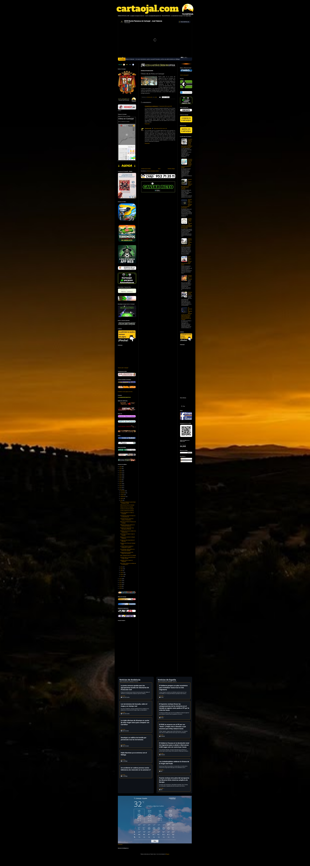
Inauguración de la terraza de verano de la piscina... (126, 553)
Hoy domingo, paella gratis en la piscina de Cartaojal (127, 550)
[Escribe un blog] (164, 97)
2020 (120, 477)
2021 (120, 476)
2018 (120, 481)
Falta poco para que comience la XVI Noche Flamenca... (127, 525)
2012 (120, 580)
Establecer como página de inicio (125, 391)
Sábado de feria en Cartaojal (126, 507)
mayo (121, 568)
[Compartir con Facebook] (167, 97)
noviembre (122, 492)
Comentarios (185, 461)
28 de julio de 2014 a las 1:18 (160, 128)
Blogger (167, 854)
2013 (120, 578)
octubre (122, 494)
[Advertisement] (127, 355)
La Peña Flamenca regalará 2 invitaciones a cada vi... (126, 547)
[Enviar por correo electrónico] (162, 97)
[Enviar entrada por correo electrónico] (160, 97)
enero (121, 576)
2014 (120, 489)
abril (121, 570)
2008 (120, 588)
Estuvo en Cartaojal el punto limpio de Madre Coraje (128, 502)
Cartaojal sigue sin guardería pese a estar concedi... (127, 558)
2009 (120, 586)
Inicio (159, 168)
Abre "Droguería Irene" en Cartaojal (128, 555)
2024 (120, 470)
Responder (147, 123)
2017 (120, 483)
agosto (122, 498)
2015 (120, 487)
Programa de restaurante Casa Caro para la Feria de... (127, 528)
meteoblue (120, 844)
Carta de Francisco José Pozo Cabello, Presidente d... (126, 519)
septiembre (123, 496)
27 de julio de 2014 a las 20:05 (165, 106)
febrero (122, 574)
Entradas (184, 458)
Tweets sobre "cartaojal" (123, 367)
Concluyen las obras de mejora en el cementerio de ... (127, 516)
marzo (121, 572)
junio (121, 567)
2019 (120, 479)
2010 (120, 584)
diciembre (122, 490)
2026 (120, 466)
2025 (120, 468)
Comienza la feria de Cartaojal (127, 508)
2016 (120, 485)
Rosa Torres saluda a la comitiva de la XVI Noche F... (128, 564)
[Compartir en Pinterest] (169, 97)
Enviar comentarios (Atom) (153, 171)
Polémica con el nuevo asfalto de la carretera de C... (128, 531)
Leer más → (123, 696)
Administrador (148, 128)
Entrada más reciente (146, 168)
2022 (120, 474)
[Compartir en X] (165, 97)
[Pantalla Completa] (188, 55)
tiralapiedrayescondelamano (151, 106)
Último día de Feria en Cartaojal (127, 505)
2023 (120, 472)
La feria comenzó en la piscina (127, 510)
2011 (120, 582)
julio (121, 500)
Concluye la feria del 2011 (190, 293)
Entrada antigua (171, 168)
